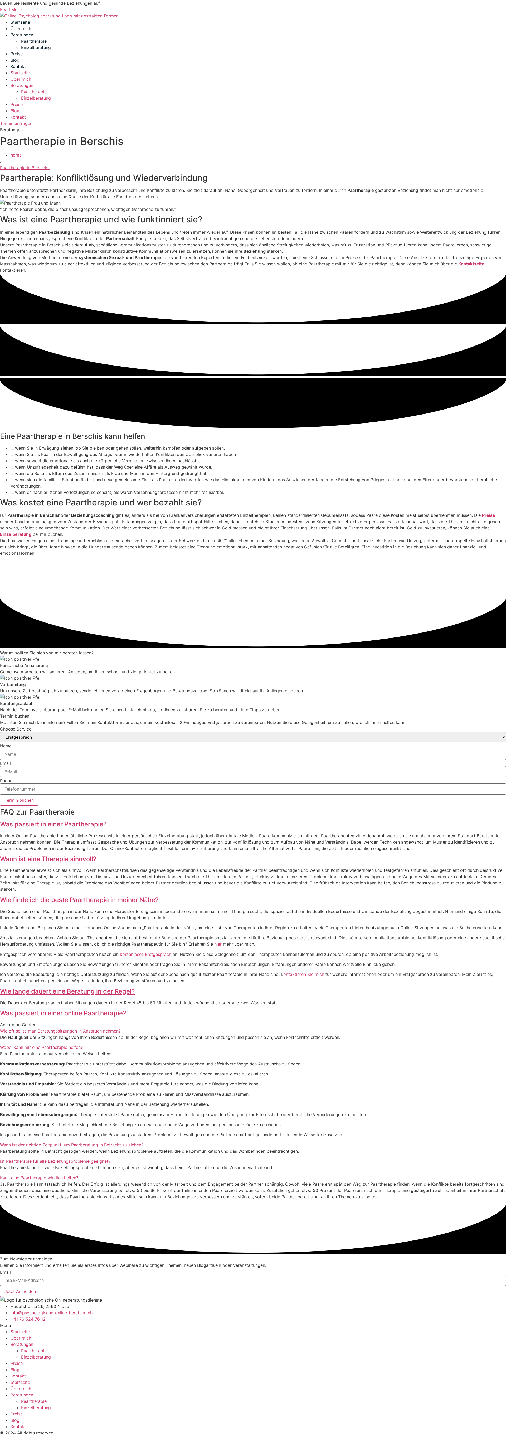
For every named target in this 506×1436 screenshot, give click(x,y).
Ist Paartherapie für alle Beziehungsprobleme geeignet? (55, 1161)
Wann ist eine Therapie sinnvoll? (48, 859)
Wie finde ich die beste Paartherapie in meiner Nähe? (79, 900)
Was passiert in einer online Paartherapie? (63, 1013)
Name (6, 746)
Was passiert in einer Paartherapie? (53, 824)
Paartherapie (34, 41)
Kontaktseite (471, 263)
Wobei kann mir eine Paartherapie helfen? (41, 1047)
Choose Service (15, 729)
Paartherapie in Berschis (25, 167)
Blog (15, 60)
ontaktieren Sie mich (303, 974)
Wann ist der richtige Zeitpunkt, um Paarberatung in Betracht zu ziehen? (71, 1144)
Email (5, 763)
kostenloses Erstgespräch (145, 954)
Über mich (21, 28)
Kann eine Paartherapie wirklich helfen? (39, 1177)
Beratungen (22, 34)
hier (218, 944)
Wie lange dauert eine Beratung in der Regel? (67, 991)
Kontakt (18, 66)
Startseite (20, 22)
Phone (6, 780)
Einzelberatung (36, 47)
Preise (17, 53)
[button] (253, 824)
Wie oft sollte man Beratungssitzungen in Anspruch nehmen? (60, 1031)
